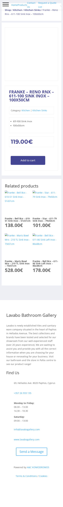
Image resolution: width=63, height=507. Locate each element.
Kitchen (17, 10)
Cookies (42, 476)
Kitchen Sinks (32, 10)
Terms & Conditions (26, 476)
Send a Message (32, 451)
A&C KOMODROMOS (38, 467)
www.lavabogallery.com (26, 439)
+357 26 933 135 (22, 393)
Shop (8, 10)
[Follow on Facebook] (28, 490)
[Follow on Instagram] (34, 490)
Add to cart (28, 160)
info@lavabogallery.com (27, 429)
